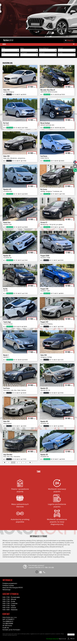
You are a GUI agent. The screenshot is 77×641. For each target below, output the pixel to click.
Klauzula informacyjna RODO (13, 587)
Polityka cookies (8, 585)
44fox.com (72, 638)
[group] (38, 18)
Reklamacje (6, 590)
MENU (4, 44)
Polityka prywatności (10, 583)
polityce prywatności (12, 635)
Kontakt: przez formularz (11, 630)
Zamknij (71, 634)
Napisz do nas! (56, 638)
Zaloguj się (69, 40)
